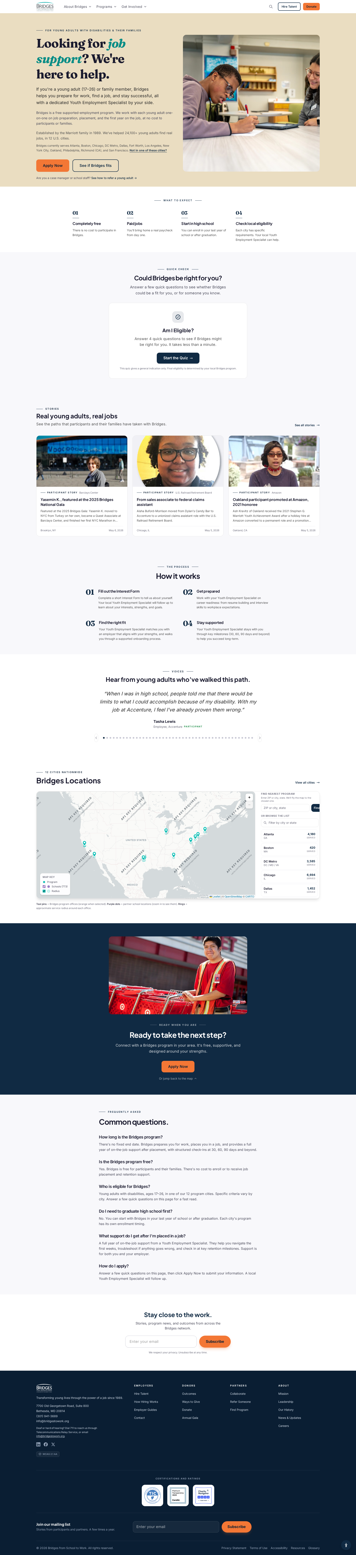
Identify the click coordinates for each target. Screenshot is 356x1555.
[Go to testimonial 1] (104, 738)
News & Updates (289, 1417)
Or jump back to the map (176, 1078)
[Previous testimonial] (96, 738)
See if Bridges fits (96, 165)
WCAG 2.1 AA (50, 1454)
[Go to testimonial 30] (199, 738)
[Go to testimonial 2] (107, 738)
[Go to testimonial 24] (179, 738)
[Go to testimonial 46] (252, 738)
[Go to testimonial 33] (209, 738)
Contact (139, 1417)
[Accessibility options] (346, 1545)
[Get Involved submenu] (145, 6)
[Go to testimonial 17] (156, 738)
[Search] (270, 6)
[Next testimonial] (260, 738)
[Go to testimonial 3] (110, 738)
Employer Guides (145, 1409)
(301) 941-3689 (47, 1416)
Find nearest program (278, 793)
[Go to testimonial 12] (140, 738)
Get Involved (132, 7)
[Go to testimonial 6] (120, 738)
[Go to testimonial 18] (160, 738)
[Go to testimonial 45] (249, 738)
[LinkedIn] (38, 1444)
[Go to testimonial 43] (242, 738)
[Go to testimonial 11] (137, 738)
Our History (286, 1409)
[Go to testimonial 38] (226, 738)
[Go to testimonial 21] (170, 738)
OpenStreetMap (233, 896)
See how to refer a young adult (114, 178)
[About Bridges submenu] (90, 6)
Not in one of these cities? (148, 150)
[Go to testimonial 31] (203, 738)
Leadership (285, 1401)
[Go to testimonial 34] (212, 738)
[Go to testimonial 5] (117, 738)
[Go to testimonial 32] (206, 738)
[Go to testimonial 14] (147, 738)
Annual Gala (190, 1417)
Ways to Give (191, 1401)
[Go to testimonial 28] (193, 738)
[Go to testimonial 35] (216, 738)
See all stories (305, 425)
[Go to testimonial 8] (127, 738)
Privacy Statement (233, 1548)
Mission (283, 1393)
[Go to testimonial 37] (222, 738)
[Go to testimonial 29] (196, 738)
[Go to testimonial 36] (219, 738)
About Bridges (75, 7)
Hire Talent (289, 6)
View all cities (305, 782)
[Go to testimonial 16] (153, 738)
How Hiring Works (146, 1401)
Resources (298, 1548)
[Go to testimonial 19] (163, 738)
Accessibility (279, 1548)
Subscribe (215, 1341)
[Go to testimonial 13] (143, 738)
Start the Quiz (175, 358)
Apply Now (53, 165)
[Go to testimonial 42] (239, 738)
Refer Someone (240, 1401)
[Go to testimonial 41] (236, 738)
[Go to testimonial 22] (173, 738)
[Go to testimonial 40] (232, 738)
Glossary (314, 1548)
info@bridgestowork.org (52, 1421)
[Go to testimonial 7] (123, 738)
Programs (104, 7)
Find (317, 808)
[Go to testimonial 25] (183, 738)
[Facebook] (46, 1444)
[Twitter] (53, 1444)
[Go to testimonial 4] (114, 738)
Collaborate (238, 1393)
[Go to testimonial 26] (186, 738)
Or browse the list (275, 815)
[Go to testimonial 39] (229, 738)
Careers (283, 1425)
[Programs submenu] (115, 6)
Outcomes (189, 1393)
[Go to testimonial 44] (245, 738)
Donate (311, 6)
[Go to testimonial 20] (166, 738)
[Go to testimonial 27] (189, 738)
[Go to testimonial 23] (176, 738)
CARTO (249, 896)
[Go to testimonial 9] (130, 738)
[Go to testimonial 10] (133, 738)
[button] (174, 855)
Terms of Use (258, 1548)
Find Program (239, 1409)
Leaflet (216, 896)
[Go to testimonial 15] (150, 738)
